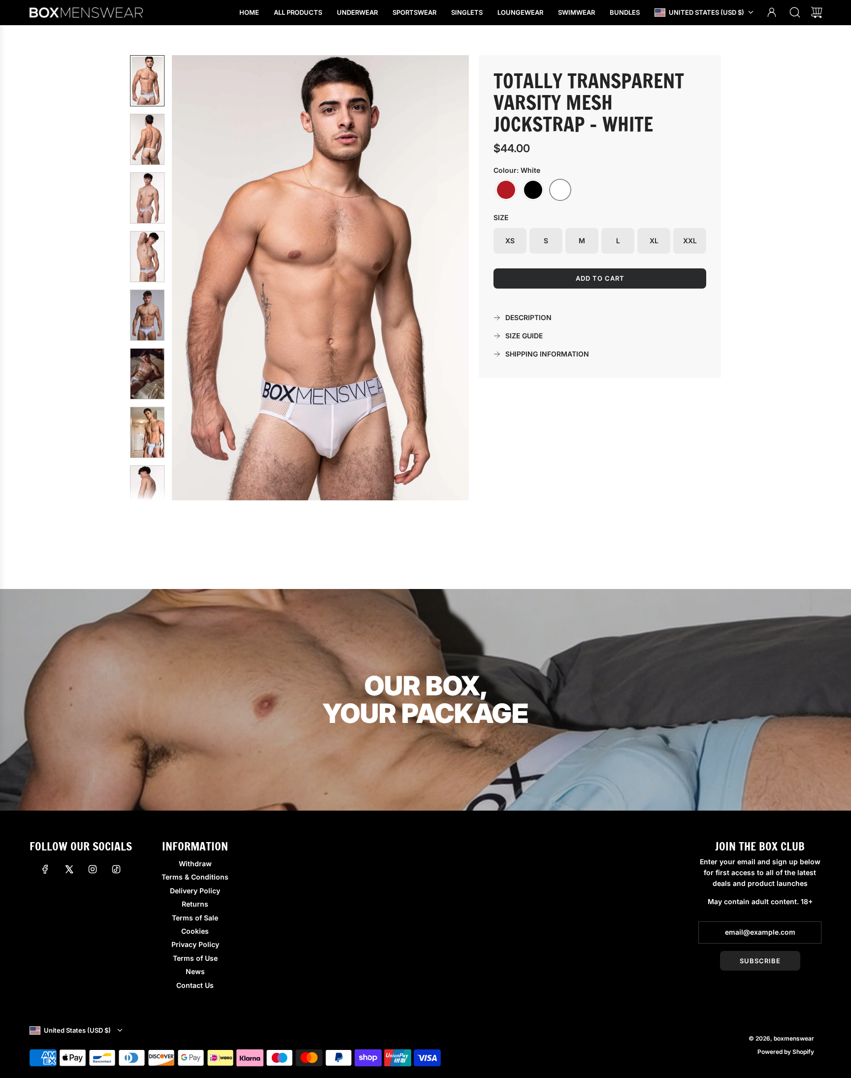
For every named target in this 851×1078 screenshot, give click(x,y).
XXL (690, 240)
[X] (69, 869)
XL (654, 240)
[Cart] (816, 12)
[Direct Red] (506, 190)
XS (510, 240)
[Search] (795, 12)
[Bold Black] (533, 190)
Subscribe (760, 961)
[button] (195, 278)
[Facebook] (45, 869)
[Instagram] (92, 869)
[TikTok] (116, 869)
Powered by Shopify (785, 1051)
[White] (560, 190)
